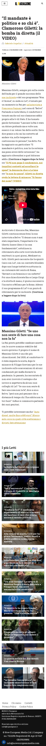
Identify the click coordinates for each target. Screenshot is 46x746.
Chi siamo (16, 703)
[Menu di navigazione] (4, 3)
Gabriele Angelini (13, 43)
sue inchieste (9, 97)
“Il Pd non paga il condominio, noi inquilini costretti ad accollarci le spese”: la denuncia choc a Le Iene (22, 166)
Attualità (28, 43)
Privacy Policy (9, 706)
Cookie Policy (26, 706)
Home (5, 703)
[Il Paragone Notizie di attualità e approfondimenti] (23, 3)
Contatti (28, 703)
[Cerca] (42, 3)
